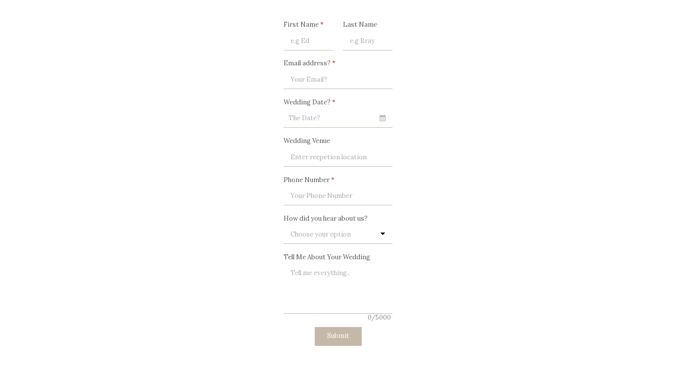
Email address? (310, 63)
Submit (338, 336)
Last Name (360, 24)
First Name (304, 24)
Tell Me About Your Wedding (327, 257)
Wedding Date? (310, 102)
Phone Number (309, 180)
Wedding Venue (307, 141)
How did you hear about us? (326, 218)
